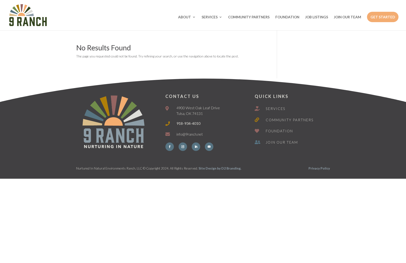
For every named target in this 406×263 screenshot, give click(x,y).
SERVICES (210, 17)
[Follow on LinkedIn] (196, 146)
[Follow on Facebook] (169, 146)
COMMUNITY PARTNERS (248, 17)
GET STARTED (383, 17)
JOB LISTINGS (316, 17)
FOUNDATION (287, 17)
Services (275, 108)
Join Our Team (282, 142)
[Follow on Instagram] (183, 146)
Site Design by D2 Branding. (220, 168)
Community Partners (290, 120)
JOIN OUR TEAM (347, 17)
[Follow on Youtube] (209, 146)
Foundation (279, 131)
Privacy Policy (319, 168)
